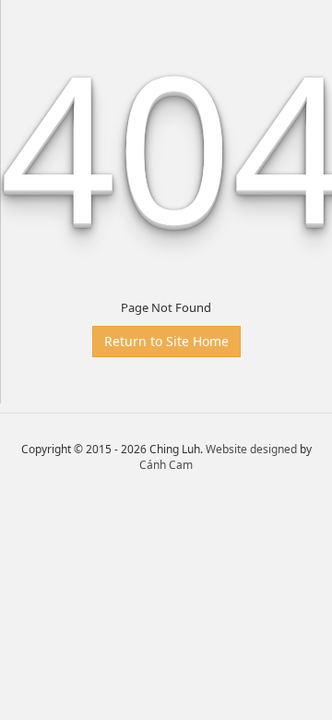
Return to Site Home (166, 341)
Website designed (251, 449)
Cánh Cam (166, 465)
